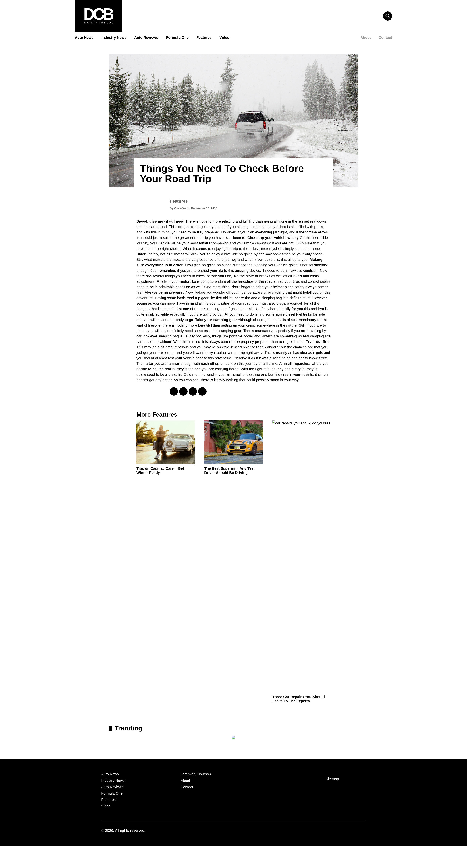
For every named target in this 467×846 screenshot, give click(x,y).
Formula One (177, 38)
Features (204, 38)
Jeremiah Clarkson (196, 774)
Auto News (84, 38)
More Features (156, 414)
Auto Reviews (146, 38)
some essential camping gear (217, 331)
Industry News (113, 38)
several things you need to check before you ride (191, 276)
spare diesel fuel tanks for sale (300, 314)
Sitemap (332, 779)
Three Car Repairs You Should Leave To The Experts (298, 699)
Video (224, 38)
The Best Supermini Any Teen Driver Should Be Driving (230, 470)
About (365, 38)
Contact (385, 38)
